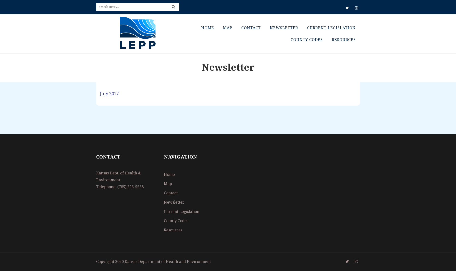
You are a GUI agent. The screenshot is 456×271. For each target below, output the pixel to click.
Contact (251, 28)
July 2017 (109, 93)
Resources (344, 39)
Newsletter (284, 28)
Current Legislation (331, 28)
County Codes (307, 39)
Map (227, 28)
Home (207, 28)
